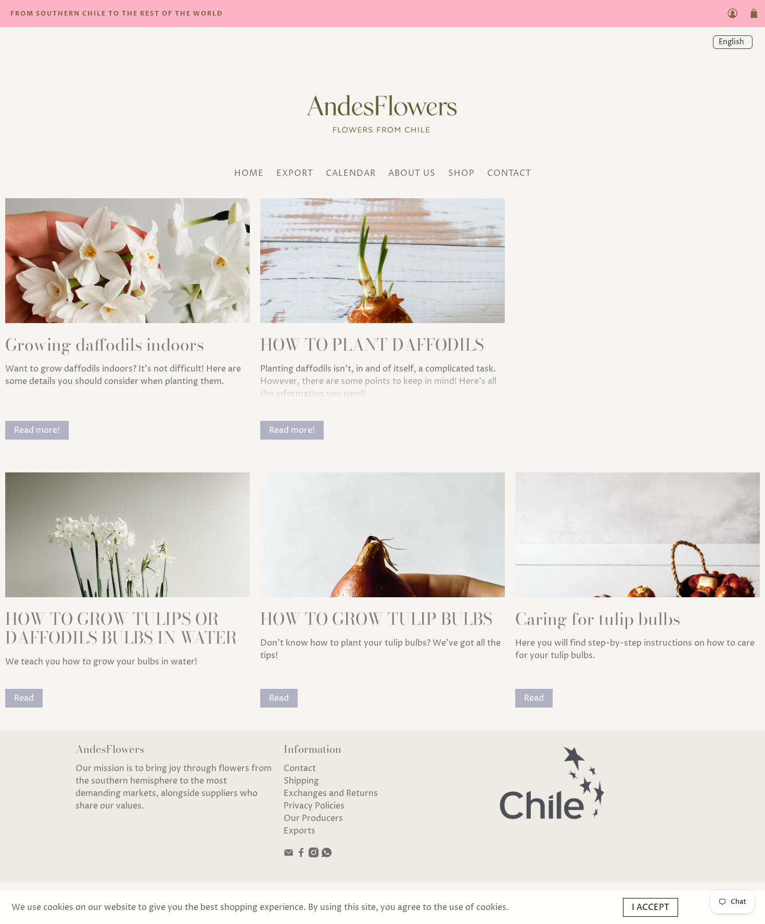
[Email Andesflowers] (289, 855)
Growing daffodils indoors (104, 344)
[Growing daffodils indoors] (127, 260)
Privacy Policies (314, 806)
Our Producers (313, 818)
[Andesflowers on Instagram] (313, 855)
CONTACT (509, 173)
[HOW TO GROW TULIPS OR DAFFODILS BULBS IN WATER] (127, 534)
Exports (299, 831)
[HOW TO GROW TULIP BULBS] (382, 534)
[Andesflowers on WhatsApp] (327, 855)
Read (24, 698)
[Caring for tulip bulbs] (637, 534)
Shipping (301, 781)
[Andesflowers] (382, 111)
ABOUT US (412, 173)
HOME (249, 173)
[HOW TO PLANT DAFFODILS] (382, 260)
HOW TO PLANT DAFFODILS (372, 344)
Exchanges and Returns (331, 793)
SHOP (461, 173)
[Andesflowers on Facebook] (301, 855)
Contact (300, 768)
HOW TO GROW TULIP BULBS (376, 619)
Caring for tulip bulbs (597, 619)
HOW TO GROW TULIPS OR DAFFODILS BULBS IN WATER (121, 628)
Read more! (37, 430)
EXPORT (294, 173)
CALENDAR (351, 173)
